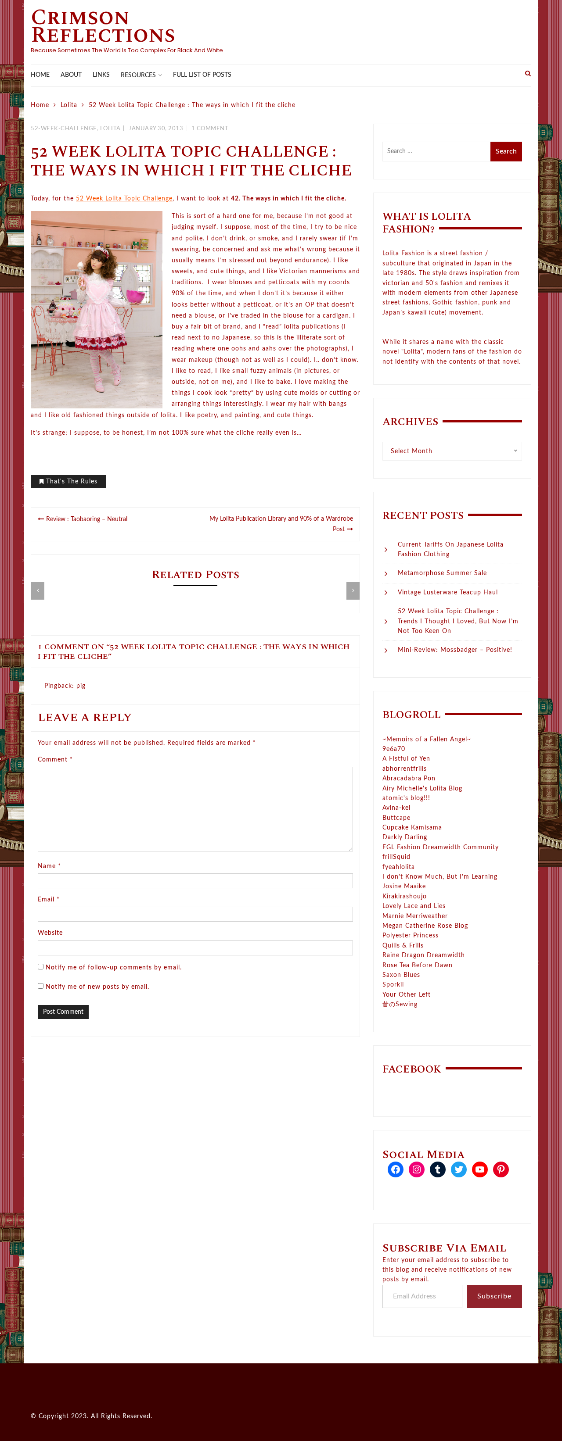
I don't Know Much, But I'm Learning (439, 877)
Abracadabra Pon (409, 779)
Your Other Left (406, 995)
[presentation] (37, 591)
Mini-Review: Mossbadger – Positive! (455, 650)
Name (49, 866)
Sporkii (393, 985)
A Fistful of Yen (406, 759)
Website (50, 933)
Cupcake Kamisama (412, 828)
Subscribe (494, 1296)
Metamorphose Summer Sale (442, 573)
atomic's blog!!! (406, 798)
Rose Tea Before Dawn (417, 965)
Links (101, 75)
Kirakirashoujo (404, 897)
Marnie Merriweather (415, 916)
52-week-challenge (64, 129)
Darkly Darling (404, 837)
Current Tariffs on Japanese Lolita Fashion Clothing (451, 550)
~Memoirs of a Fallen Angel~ (426, 740)
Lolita (110, 129)
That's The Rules (71, 482)
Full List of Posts (202, 75)
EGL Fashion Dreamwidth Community (440, 847)
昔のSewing (400, 1004)
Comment (55, 760)
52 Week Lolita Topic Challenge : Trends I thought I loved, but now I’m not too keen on (458, 621)
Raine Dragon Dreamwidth (423, 955)
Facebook (411, 1069)
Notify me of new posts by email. (97, 987)
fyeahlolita (398, 867)
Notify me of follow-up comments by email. (114, 968)
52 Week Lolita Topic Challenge (124, 199)
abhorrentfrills (404, 769)
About (71, 75)
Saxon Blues (401, 975)
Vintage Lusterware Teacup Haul (448, 593)
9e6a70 (393, 749)
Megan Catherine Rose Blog (425, 926)
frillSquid (396, 857)
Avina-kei (396, 808)
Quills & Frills (403, 946)
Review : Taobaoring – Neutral (86, 519)
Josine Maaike (404, 886)
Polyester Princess (410, 936)
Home (40, 75)
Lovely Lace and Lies (414, 906)
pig (81, 686)
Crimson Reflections (103, 26)
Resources (138, 75)
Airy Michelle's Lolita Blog (422, 789)
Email (49, 900)
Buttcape (396, 818)
